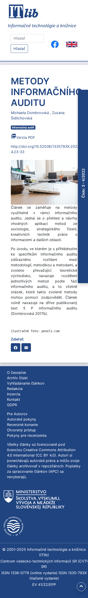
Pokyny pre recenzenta (26, 435)
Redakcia (15, 388)
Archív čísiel (17, 378)
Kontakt (13, 399)
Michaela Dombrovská (30, 112)
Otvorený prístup (21, 430)
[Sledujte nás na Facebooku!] (55, 44)
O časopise (16, 372)
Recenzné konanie (22, 424)
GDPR (12, 405)
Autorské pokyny (21, 419)
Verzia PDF (23, 137)
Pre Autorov (17, 414)
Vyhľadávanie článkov (25, 383)
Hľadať (19, 48)
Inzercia (13, 394)
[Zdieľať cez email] (26, 347)
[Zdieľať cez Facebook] (15, 347)
